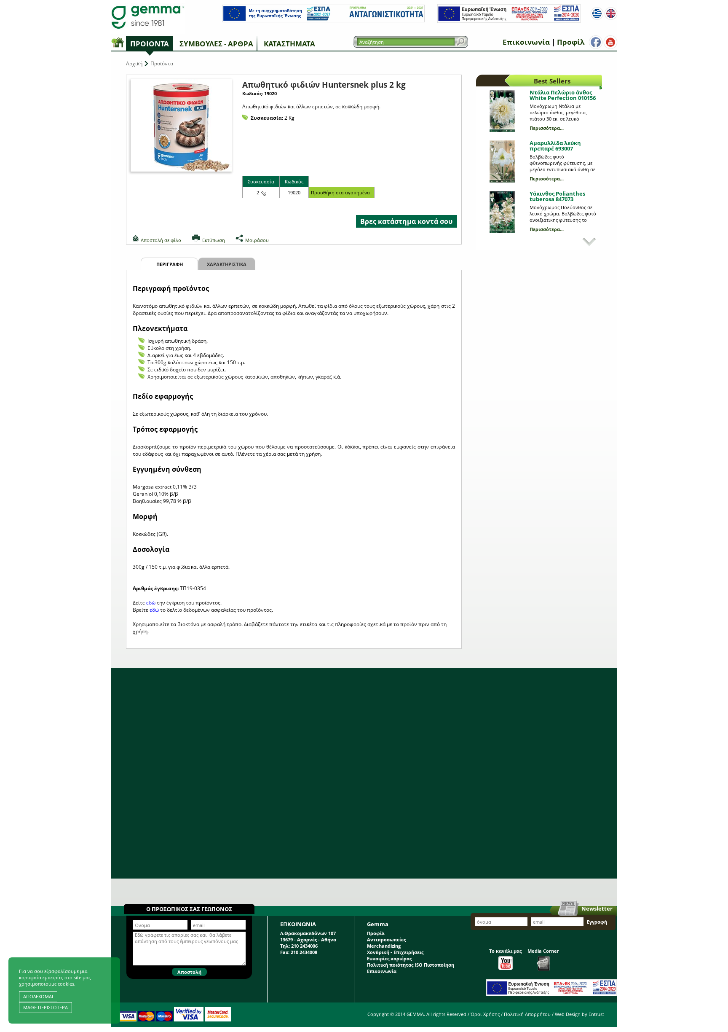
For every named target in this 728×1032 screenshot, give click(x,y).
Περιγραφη (169, 264)
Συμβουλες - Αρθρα (216, 43)
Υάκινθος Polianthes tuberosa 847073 (557, 196)
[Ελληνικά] (597, 13)
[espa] (323, 20)
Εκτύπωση (213, 240)
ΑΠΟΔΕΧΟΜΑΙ (38, 996)
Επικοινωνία (526, 42)
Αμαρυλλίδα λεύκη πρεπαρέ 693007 (555, 145)
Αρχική (134, 63)
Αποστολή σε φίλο (161, 240)
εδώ (150, 602)
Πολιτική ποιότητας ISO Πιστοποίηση (410, 965)
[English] (611, 13)
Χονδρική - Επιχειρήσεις (395, 952)
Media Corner (543, 951)
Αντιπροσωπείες (386, 939)
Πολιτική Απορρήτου (527, 1014)
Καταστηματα (289, 43)
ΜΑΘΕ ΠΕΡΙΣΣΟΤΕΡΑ (45, 1007)
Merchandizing (384, 946)
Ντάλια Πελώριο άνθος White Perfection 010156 (563, 95)
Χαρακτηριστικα (226, 264)
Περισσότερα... (547, 128)
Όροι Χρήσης (485, 1014)
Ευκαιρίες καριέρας (389, 958)
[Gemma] (148, 17)
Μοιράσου (257, 240)
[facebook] (595, 42)
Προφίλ (570, 42)
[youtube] (610, 42)
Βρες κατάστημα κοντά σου (406, 221)
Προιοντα (149, 43)
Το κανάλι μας (505, 951)
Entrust (596, 1014)
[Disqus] (364, 773)
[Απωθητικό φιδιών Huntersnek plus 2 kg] (181, 125)
